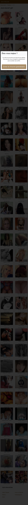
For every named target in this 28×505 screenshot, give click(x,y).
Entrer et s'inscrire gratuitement (14, 67)
